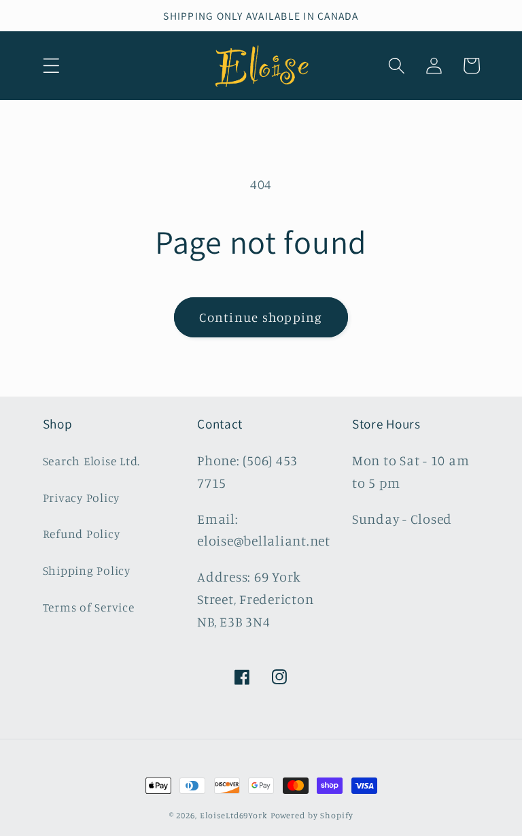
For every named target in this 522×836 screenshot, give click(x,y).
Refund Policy (81, 533)
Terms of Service (89, 607)
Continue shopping (260, 317)
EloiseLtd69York (235, 815)
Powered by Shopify (312, 815)
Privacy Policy (81, 497)
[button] (51, 65)
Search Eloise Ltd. (92, 461)
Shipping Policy (86, 570)
